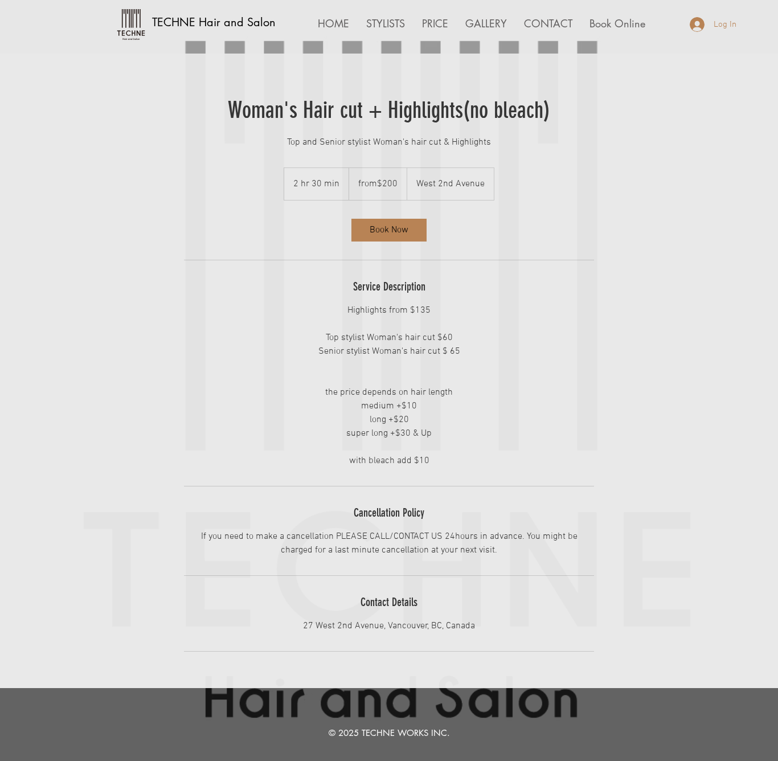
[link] (389, 230)
